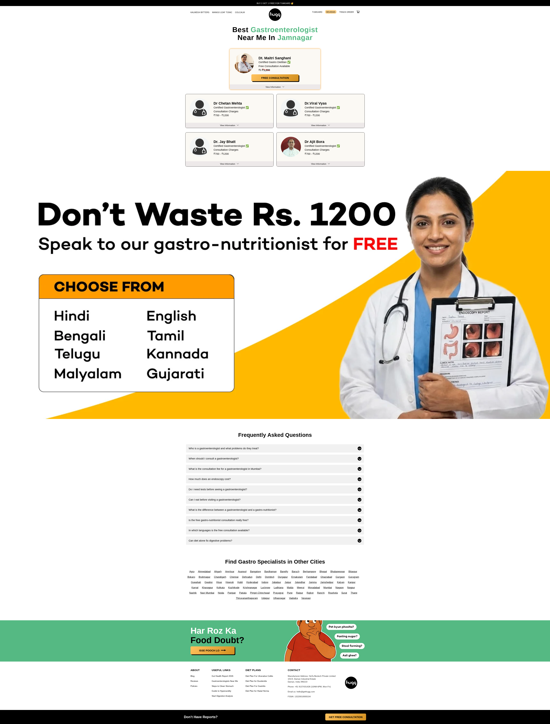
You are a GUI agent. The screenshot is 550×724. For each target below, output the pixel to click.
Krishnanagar (250, 587)
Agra (191, 571)
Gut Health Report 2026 (222, 676)
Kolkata (221, 587)
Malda (290, 587)
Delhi (258, 577)
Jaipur (288, 582)
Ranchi (321, 593)
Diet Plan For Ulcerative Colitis (259, 676)
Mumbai (327, 587)
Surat (344, 593)
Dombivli (269, 577)
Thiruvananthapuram (247, 598)
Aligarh (218, 571)
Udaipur (265, 598)
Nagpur (351, 587)
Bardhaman (270, 571)
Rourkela (333, 593)
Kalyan (340, 582)
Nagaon (339, 587)
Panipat (232, 593)
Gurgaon (340, 577)
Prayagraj (278, 593)
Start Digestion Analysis (222, 696)
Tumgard (317, 12)
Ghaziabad (326, 577)
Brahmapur (204, 577)
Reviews (330, 12)
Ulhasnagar (279, 598)
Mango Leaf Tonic (222, 12)
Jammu (313, 582)
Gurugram (353, 577)
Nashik (193, 593)
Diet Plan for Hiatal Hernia (257, 691)
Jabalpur (276, 582)
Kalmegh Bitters (199, 12)
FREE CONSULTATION (275, 77)
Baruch (295, 571)
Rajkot (310, 593)
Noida (221, 593)
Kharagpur (207, 587)
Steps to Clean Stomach (223, 686)
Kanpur (351, 582)
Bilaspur (352, 571)
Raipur (299, 593)
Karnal (194, 587)
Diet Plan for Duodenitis (256, 681)
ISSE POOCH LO (209, 650)
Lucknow (265, 587)
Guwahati (196, 582)
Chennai (234, 577)
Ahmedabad (204, 571)
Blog (192, 676)
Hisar (219, 582)
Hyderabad (252, 582)
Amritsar (229, 571)
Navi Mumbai (207, 593)
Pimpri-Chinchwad (260, 593)
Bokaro (191, 577)
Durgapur (283, 577)
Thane (354, 593)
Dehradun (247, 577)
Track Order (346, 12)
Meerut (300, 587)
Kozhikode (233, 587)
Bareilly (284, 571)
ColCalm (240, 12)
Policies (193, 686)
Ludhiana (278, 587)
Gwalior (209, 582)
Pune (289, 593)
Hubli (240, 582)
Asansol (242, 571)
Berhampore (309, 571)
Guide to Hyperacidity (221, 691)
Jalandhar (300, 582)
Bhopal (323, 571)
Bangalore (255, 571)
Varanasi (306, 598)
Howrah (230, 582)
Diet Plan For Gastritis (255, 686)
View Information (227, 125)
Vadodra (293, 598)
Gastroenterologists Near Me (225, 681)
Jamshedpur (326, 582)
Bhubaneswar (337, 571)
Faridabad (311, 577)
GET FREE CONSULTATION (346, 717)
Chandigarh (220, 577)
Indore (265, 582)
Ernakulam (297, 577)
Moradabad (314, 587)
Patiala (242, 593)
